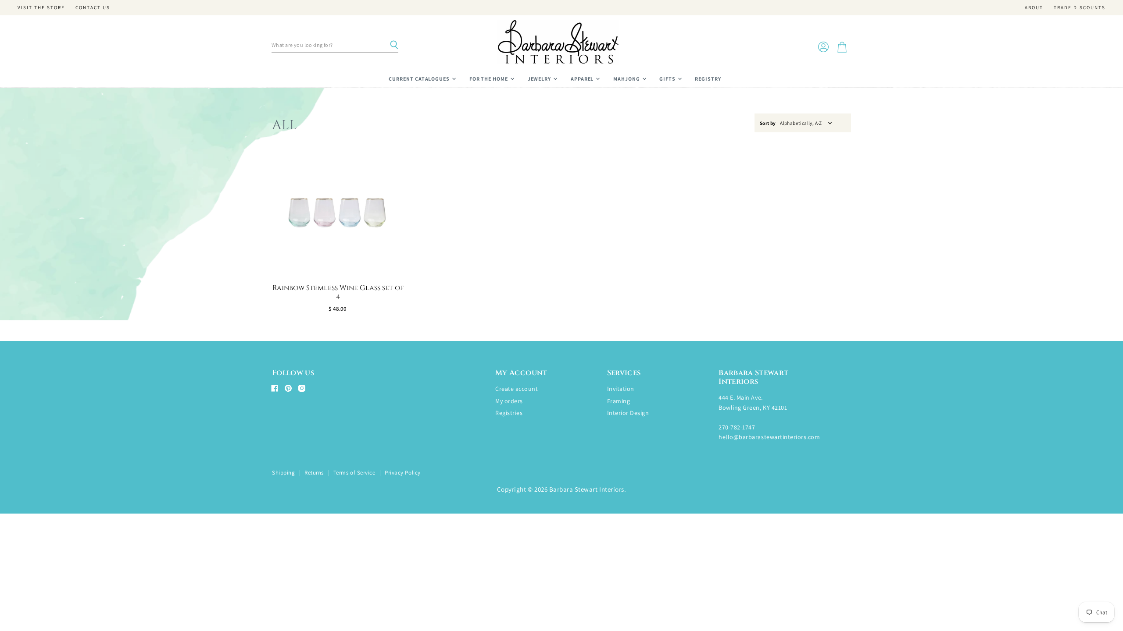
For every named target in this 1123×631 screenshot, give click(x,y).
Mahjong (627, 78)
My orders (509, 401)
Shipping (283, 472)
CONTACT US (92, 8)
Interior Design (628, 413)
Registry (708, 78)
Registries (508, 413)
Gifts (668, 78)
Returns (314, 472)
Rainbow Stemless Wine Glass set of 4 (338, 292)
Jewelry (540, 78)
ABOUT (1034, 8)
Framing (618, 401)
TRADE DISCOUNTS (1079, 8)
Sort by (768, 123)
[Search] (394, 45)
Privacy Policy (402, 472)
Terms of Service (354, 472)
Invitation (620, 389)
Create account (516, 389)
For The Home (489, 78)
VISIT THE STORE (41, 8)
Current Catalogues (420, 78)
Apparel (583, 78)
